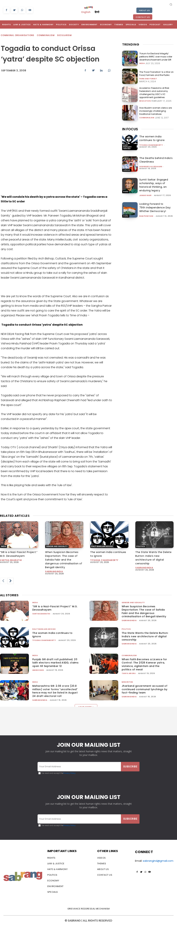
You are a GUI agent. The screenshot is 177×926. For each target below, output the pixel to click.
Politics (140, 546)
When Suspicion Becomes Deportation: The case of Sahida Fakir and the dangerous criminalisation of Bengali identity (63, 559)
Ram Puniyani (146, 216)
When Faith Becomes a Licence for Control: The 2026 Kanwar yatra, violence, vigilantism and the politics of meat (144, 664)
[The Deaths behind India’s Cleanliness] (130, 164)
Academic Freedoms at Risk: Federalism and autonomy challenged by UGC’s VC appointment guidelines (154, 93)
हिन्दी (97, 12)
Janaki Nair (145, 195)
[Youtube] (30, 10)
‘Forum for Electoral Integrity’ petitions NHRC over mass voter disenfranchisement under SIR (155, 56)
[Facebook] (6, 10)
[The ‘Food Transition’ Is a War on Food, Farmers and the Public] (130, 76)
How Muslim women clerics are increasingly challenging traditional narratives (155, 110)
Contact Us (143, 17)
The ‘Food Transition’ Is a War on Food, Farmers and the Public (156, 74)
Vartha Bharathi (11, 560)
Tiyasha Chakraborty (151, 145)
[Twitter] (14, 10)
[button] (171, 4)
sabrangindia (54, 571)
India (142, 63)
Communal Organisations (17, 35)
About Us (144, 10)
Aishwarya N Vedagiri (150, 166)
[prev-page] (3, 581)
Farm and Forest (148, 79)
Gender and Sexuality (57, 546)
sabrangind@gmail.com (158, 861)
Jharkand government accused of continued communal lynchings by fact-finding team (144, 689)
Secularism (64, 35)
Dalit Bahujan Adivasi (127, 147)
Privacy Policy (69, 773)
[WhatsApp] (22, 10)
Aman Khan (38, 670)
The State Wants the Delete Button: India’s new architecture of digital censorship (145, 636)
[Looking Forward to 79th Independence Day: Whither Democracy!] (130, 210)
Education (145, 101)
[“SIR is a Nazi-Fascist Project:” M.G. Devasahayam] (19, 534)
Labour (126, 170)
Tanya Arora (129, 673)
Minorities (127, 682)
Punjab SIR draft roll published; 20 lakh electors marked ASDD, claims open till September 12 (55, 663)
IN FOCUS (130, 129)
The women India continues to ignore (152, 138)
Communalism (45, 35)
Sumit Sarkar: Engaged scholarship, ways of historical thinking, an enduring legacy (153, 185)
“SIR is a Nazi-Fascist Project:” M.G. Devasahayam (55, 608)
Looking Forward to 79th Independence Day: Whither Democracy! (155, 207)
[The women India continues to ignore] (130, 142)
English (85, 12)
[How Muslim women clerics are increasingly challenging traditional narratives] (130, 112)
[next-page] (10, 581)
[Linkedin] (101, 70)
